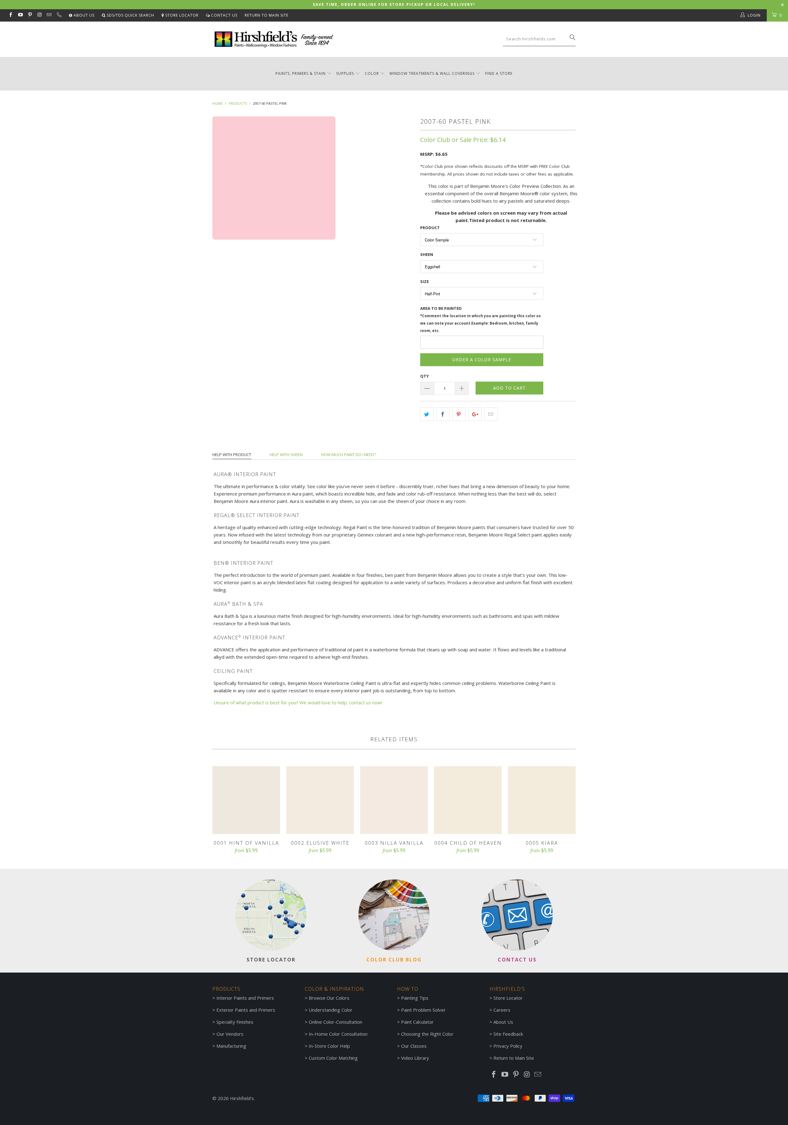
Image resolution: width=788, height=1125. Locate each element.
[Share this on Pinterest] (458, 414)
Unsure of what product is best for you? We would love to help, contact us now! (298, 702)
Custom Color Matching (333, 1058)
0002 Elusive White (320, 800)
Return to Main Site (266, 15)
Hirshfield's (242, 1098)
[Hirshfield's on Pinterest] (29, 15)
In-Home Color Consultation (338, 1034)
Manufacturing (231, 1046)
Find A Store (499, 73)
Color (372, 73)
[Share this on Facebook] (442, 414)
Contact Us (223, 15)
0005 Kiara (542, 800)
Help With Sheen (286, 454)
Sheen (426, 254)
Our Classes (414, 1046)
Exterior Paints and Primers (245, 1010)
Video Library (415, 1058)
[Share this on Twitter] (426, 414)
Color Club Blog (394, 959)
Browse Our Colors (329, 998)
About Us (83, 15)
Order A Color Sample (481, 359)
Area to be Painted (480, 319)
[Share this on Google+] (474, 414)
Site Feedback (508, 1034)
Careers (501, 1010)
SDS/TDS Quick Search (130, 15)
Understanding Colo (330, 1010)
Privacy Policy (507, 1046)
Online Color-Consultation (335, 1022)
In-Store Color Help (329, 1046)
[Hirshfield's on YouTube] (19, 15)
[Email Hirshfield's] (48, 15)
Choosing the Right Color (427, 1034)
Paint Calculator (417, 1022)
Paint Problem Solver (423, 1010)
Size (424, 281)
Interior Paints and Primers (245, 998)
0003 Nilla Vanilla (394, 800)
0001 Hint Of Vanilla (246, 800)
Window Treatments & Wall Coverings (432, 73)
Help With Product (231, 454)
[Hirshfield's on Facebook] (10, 15)
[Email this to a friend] (490, 414)
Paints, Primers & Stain (300, 73)
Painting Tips (414, 998)
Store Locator (181, 15)
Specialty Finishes (234, 1022)
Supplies (345, 73)
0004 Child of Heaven (468, 800)
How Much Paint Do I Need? (348, 454)
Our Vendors (229, 1034)
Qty (424, 376)
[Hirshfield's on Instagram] (39, 15)
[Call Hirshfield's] (58, 15)
